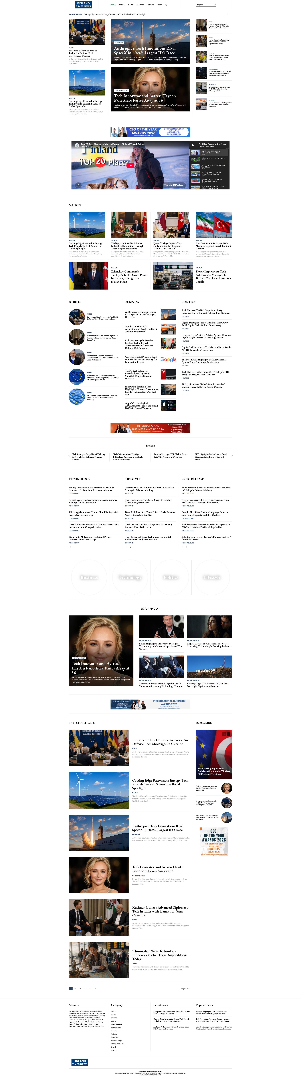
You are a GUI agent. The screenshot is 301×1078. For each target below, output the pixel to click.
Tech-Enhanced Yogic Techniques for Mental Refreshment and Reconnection (148, 538)
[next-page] (186, 394)
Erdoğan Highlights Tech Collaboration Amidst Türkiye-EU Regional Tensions (214, 771)
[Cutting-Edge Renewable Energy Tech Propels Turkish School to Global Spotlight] (87, 82)
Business (119, 43)
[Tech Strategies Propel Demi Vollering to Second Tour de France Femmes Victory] (201, 57)
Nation (72, 98)
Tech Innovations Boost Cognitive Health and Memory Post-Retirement (148, 526)
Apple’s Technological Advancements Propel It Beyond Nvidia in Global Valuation (141, 406)
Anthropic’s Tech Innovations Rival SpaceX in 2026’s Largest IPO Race (145, 50)
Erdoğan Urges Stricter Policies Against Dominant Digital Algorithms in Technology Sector (207, 336)
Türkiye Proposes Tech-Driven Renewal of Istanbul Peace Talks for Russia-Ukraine (203, 385)
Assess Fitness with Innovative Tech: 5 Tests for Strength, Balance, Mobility (219, 89)
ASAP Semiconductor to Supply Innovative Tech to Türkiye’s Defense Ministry (206, 489)
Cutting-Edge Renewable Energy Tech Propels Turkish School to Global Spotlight (85, 104)
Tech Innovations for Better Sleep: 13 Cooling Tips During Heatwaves (148, 501)
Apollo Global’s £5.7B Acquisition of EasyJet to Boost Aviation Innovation (220, 104)
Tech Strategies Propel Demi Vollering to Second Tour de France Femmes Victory (219, 57)
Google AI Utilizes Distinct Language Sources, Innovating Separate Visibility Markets (205, 513)
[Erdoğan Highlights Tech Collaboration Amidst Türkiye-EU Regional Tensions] (214, 754)
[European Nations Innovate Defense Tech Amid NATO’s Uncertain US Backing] (77, 397)
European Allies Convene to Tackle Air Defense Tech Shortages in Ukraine (83, 53)
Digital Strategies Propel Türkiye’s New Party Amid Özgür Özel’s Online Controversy (205, 324)
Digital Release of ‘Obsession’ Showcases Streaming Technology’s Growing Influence (209, 645)
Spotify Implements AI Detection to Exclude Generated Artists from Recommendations (220, 73)
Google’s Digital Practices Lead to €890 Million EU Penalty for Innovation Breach (141, 359)
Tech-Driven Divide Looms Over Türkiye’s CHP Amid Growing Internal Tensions (205, 373)
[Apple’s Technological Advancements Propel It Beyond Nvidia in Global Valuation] (168, 405)
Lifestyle (212, 85)
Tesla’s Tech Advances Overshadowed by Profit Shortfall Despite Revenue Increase (138, 374)
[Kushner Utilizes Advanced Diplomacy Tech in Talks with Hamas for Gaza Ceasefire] (201, 25)
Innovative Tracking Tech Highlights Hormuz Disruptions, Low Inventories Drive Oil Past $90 (141, 390)
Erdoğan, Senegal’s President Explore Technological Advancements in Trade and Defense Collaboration (139, 344)
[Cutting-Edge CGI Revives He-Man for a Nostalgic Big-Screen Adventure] (209, 667)
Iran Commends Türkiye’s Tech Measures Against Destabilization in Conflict (214, 246)
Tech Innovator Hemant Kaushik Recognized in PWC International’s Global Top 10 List (206, 526)
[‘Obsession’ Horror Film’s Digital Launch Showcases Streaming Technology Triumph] (161, 667)
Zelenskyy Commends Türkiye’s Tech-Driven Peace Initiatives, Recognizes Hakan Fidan (129, 276)
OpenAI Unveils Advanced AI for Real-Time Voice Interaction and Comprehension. (94, 526)
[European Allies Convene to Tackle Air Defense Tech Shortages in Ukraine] (87, 32)
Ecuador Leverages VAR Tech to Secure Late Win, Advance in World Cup (171, 455)
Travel (211, 37)
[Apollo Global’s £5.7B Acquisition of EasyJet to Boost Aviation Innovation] (201, 104)
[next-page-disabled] (232, 455)
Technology (213, 69)
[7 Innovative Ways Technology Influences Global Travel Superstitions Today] (201, 41)
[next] (230, 14)
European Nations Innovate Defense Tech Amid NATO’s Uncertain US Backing (102, 397)
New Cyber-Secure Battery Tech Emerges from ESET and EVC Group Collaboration (205, 501)
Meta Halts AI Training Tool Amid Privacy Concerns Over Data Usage (90, 538)
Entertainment (121, 90)
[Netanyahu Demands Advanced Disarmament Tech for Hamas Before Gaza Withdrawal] (77, 357)
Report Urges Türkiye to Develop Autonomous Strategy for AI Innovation (93, 501)
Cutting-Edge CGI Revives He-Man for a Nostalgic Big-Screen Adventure (207, 685)
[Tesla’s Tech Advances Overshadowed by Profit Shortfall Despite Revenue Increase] (168, 374)
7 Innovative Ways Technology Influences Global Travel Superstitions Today (219, 42)
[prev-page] (183, 394)
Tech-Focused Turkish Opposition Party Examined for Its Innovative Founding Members (206, 311)
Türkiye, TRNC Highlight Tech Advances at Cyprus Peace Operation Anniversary (204, 361)
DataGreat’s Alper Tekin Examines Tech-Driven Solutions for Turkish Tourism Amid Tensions (214, 1028)
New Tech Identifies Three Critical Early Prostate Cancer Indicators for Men (150, 513)
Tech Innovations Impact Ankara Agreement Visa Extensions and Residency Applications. (213, 1020)
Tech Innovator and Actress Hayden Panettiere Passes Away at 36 (108, 14)
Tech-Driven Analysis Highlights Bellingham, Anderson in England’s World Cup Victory (128, 457)
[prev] (227, 14)
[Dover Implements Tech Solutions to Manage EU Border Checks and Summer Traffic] (173, 276)
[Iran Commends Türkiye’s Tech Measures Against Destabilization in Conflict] (214, 225)
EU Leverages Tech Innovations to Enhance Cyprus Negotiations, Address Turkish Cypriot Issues (103, 377)
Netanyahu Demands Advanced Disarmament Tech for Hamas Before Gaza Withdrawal (102, 358)
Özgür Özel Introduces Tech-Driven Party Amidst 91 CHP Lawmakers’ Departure (207, 348)
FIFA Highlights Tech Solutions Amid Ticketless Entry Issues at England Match (211, 457)
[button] (166, 4)
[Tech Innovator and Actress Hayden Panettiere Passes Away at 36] (101, 650)
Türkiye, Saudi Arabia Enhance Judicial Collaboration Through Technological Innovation (127, 246)
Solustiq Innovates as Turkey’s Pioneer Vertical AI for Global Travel (207, 538)
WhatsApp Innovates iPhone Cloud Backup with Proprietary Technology (93, 513)
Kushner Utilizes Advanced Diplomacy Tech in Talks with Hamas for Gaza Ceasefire (219, 26)
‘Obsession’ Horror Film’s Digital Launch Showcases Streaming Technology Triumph (161, 685)
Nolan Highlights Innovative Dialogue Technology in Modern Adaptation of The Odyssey (160, 646)
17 (90, 988)
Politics (185, 316)
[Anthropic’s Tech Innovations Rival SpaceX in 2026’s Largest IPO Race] (168, 314)
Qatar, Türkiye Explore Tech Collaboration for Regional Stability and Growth (167, 246)
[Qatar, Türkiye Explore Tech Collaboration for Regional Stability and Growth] (171, 225)
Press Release (188, 493)
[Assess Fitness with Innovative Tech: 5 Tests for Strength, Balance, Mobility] (201, 88)
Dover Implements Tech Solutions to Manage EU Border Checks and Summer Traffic (213, 276)
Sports (211, 53)
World (71, 47)
